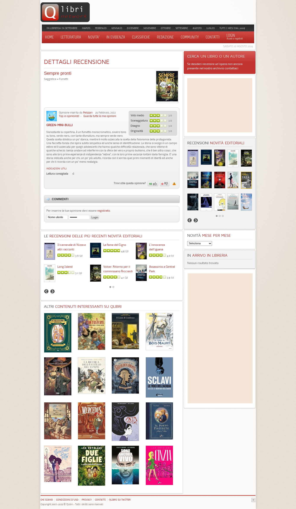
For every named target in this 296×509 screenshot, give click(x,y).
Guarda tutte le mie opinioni (99, 116)
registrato (103, 210)
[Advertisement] (219, 105)
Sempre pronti (57, 73)
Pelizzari (88, 112)
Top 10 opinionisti (69, 116)
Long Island (65, 267)
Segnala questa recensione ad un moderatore (174, 183)
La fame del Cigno (114, 245)
